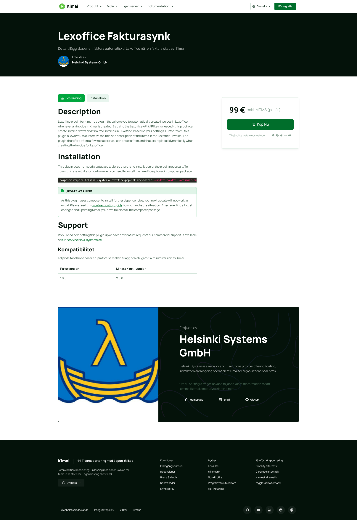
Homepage (196, 399)
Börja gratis (285, 6)
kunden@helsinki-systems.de (81, 240)
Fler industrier (216, 488)
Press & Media (168, 477)
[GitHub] (247, 510)
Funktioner (166, 460)
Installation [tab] (98, 98)
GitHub (254, 399)
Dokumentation (158, 6)
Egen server (131, 6)
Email (226, 399)
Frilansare (214, 471)
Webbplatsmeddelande (74, 510)
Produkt (92, 6)
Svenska (262, 6)
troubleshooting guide (107, 205)
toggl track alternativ (268, 483)
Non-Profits (215, 477)
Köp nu (263, 124)
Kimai (72, 6)
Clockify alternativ (266, 466)
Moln (110, 6)
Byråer (212, 460)
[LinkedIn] (270, 510)
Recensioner (167, 471)
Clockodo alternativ (267, 471)
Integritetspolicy (104, 510)
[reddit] (281, 510)
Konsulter (213, 466)
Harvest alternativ (266, 477)
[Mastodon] (292, 510)
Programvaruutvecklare (222, 483)
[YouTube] (258, 510)
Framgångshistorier (171, 466)
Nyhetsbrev (167, 488)
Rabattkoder (167, 483)
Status (137, 510)
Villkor (123, 510)
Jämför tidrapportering (269, 460)
